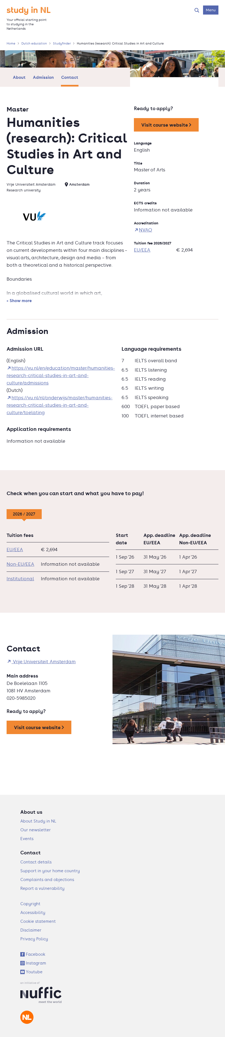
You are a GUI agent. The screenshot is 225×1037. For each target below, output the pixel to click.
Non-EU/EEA (20, 564)
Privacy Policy (34, 938)
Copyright (30, 903)
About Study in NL (38, 821)
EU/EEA (142, 250)
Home (11, 43)
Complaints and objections (47, 879)
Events (26, 838)
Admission (43, 77)
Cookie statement (38, 921)
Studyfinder (62, 43)
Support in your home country (50, 870)
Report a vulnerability (42, 888)
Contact (69, 77)
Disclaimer (30, 930)
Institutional (20, 579)
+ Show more (19, 300)
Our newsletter (35, 829)
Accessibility (32, 912)
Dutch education (34, 43)
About (19, 77)
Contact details (36, 862)
